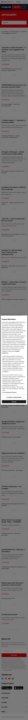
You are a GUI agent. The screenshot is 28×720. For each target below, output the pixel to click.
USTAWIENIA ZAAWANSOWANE (14, 397)
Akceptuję (14, 401)
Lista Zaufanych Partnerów (9, 392)
